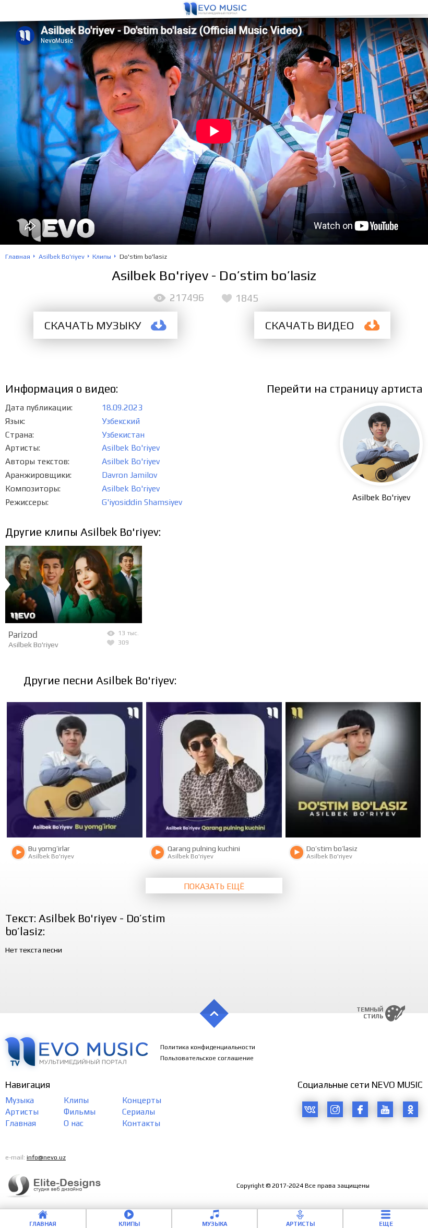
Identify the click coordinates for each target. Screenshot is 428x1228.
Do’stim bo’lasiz (332, 848)
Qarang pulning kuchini (204, 848)
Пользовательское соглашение (207, 1058)
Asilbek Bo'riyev (131, 447)
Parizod (23, 634)
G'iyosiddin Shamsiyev (142, 502)
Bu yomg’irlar (49, 848)
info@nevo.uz (46, 1157)
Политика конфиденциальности (207, 1047)
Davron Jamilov (129, 474)
